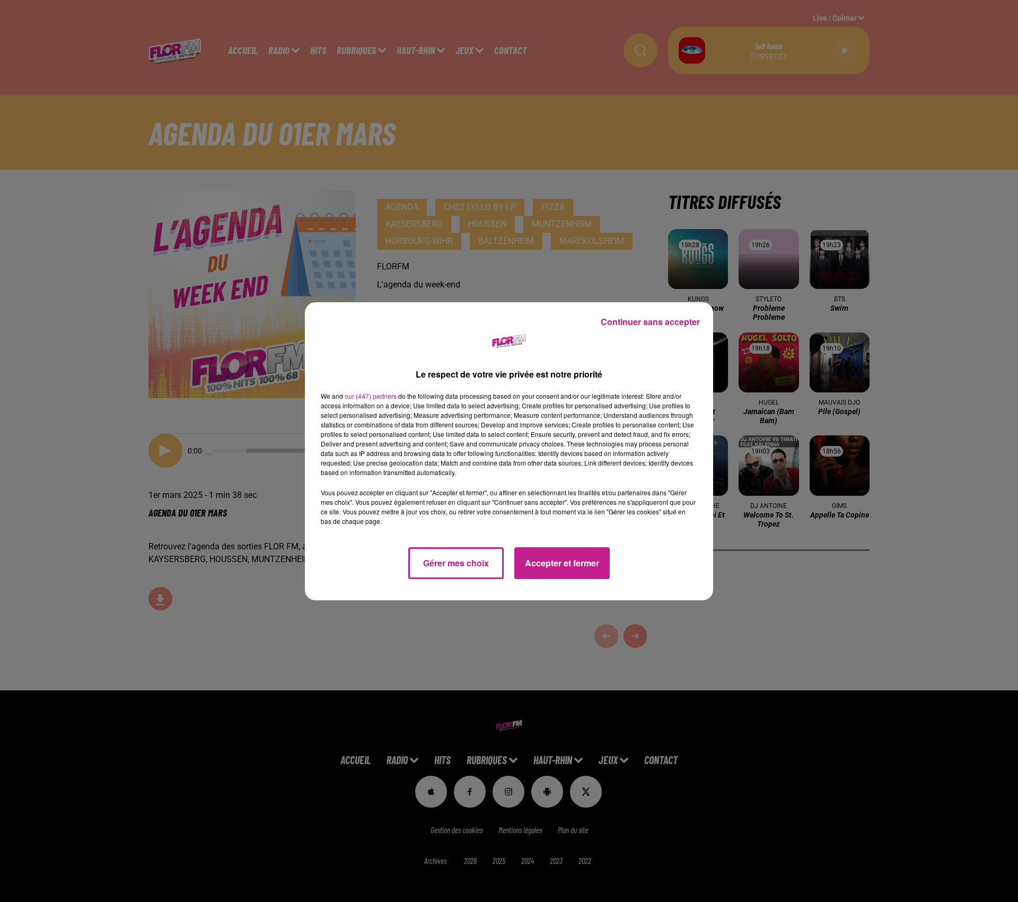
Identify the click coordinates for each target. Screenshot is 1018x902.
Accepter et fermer (562, 563)
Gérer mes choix (456, 563)
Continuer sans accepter (650, 322)
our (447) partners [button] (371, 395)
